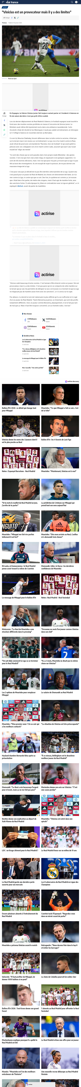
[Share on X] (14, 17)
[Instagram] (31, 327)
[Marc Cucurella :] (54, 370)
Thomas (4, 23)
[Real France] (13, 2)
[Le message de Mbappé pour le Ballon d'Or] (54, 361)
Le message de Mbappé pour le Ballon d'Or (34, 358)
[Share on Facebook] (11, 17)
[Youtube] (50, 327)
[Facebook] (31, 320)
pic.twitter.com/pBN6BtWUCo (22, 239)
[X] (50, 320)
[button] (3, 2)
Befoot (20, 186)
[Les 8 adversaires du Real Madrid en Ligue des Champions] (54, 342)
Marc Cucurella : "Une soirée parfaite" (33, 368)
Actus (5, 7)
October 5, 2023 (39, 243)
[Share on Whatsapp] (4, 129)
